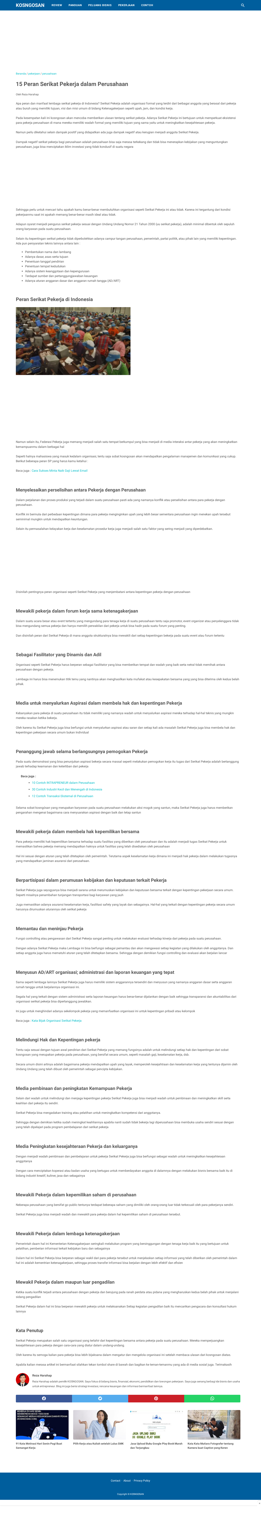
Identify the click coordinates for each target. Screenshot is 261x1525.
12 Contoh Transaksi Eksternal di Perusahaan (62, 796)
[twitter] (100, 1398)
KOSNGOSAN (30, 5)
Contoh (147, 5)
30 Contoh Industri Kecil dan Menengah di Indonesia (67, 789)
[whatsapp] (212, 1398)
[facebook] (44, 1398)
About (127, 1480)
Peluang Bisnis (100, 5)
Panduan (75, 5)
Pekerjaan (126, 5)
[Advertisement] (111, 43)
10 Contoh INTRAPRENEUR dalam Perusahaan (63, 783)
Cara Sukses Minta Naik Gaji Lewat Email (60, 470)
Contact (115, 1480)
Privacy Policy (142, 1480)
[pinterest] (156, 1398)
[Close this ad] (259, 1503)
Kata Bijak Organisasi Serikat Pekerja (57, 1020)
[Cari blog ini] (243, 5)
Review (57, 5)
